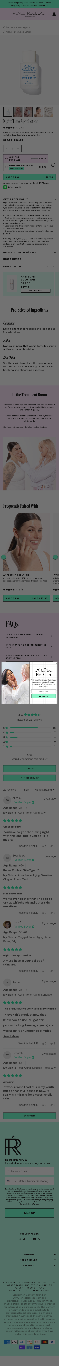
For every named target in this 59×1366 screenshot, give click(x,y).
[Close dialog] (56, 663)
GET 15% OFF (43, 696)
